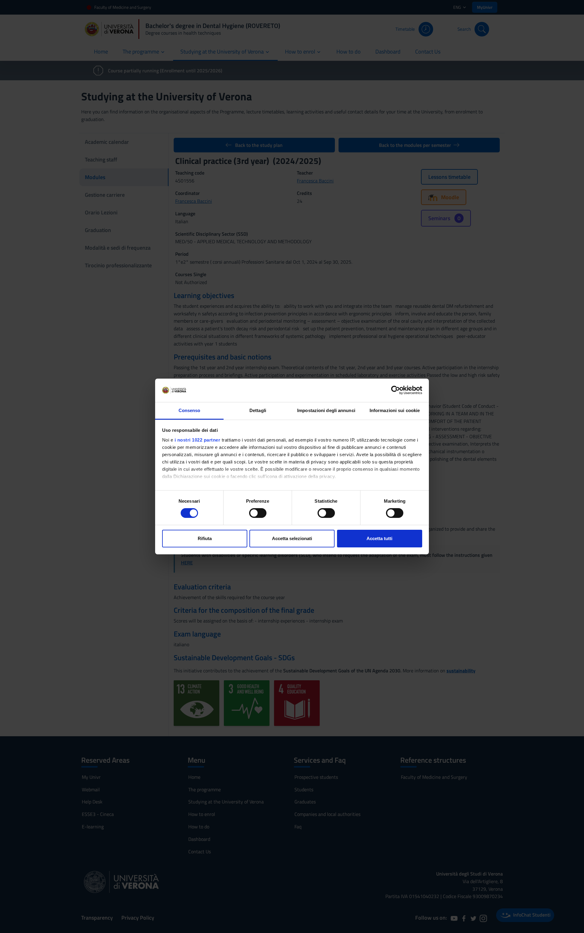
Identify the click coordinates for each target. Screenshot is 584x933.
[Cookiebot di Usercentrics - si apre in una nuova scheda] (395, 390)
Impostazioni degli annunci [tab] (326, 410)
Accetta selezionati (292, 538)
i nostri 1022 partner (198, 439)
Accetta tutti (379, 538)
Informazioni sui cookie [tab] (395, 410)
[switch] (257, 513)
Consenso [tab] (189, 410)
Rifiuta (205, 538)
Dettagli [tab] (257, 410)
